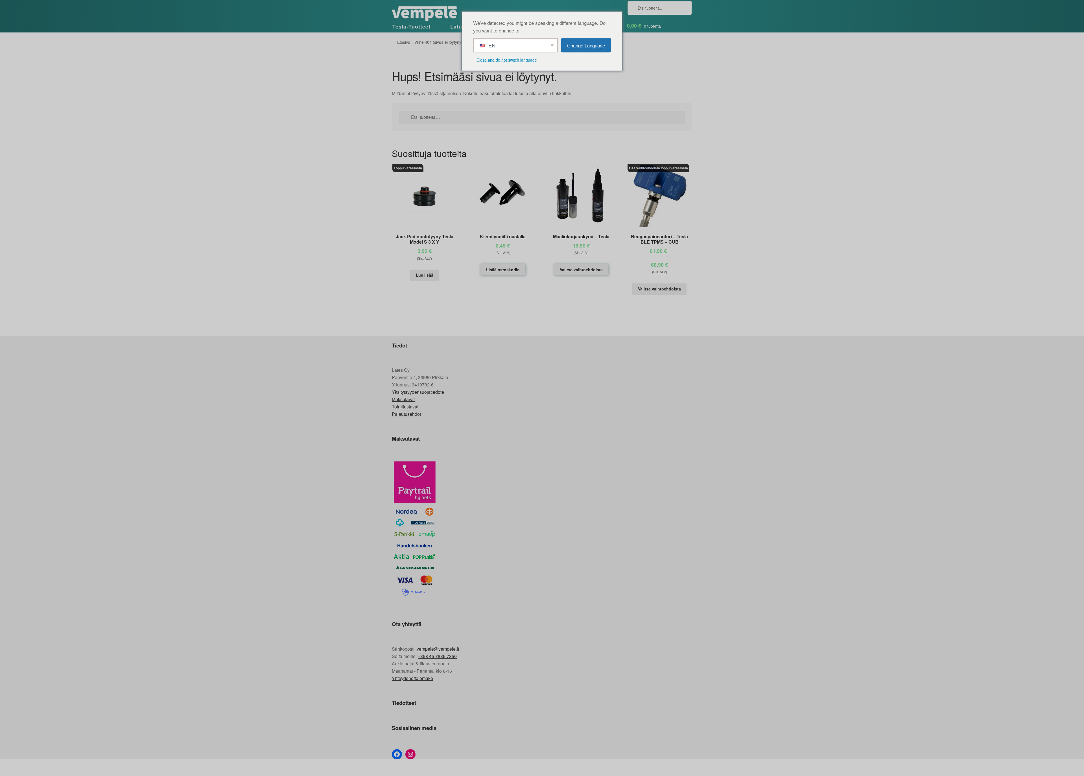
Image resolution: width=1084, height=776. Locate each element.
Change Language (586, 45)
